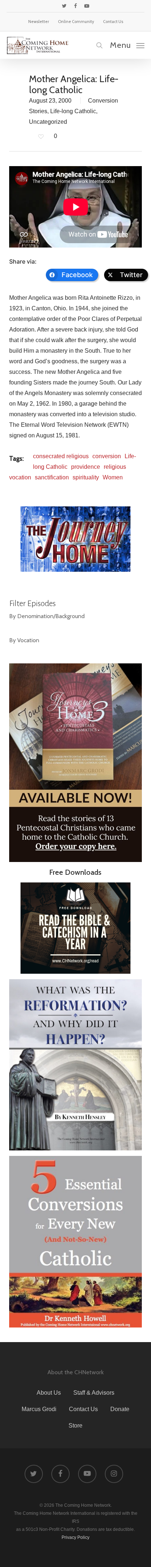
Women (113, 477)
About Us (49, 1393)
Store (75, 1425)
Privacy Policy (75, 1537)
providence (85, 467)
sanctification (52, 477)
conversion (106, 456)
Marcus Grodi (39, 1409)
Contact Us (83, 1409)
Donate (119, 1409)
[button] (127, 45)
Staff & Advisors (93, 1393)
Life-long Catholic (73, 111)
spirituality (86, 477)
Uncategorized (48, 122)
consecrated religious (61, 456)
